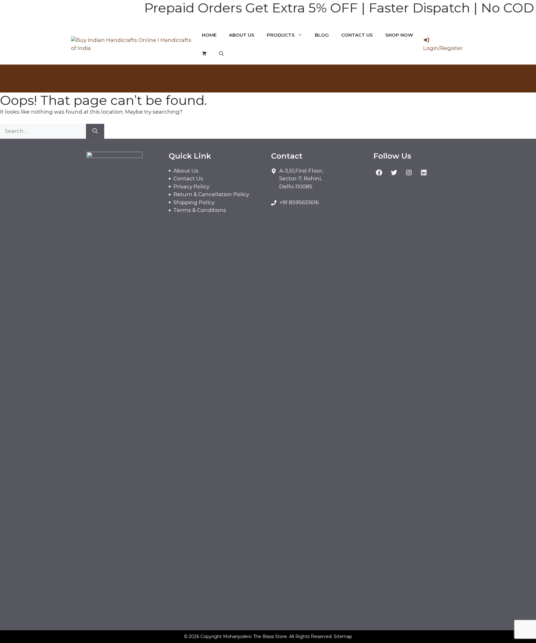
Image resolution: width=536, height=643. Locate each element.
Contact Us (357, 35)
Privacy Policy (191, 186)
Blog (322, 35)
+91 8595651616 (299, 202)
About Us (241, 35)
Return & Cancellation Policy (211, 194)
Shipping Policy (194, 202)
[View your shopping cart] (204, 53)
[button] (221, 53)
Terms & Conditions (199, 210)
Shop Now (399, 35)
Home (209, 35)
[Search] (95, 131)
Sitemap (343, 636)
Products (281, 35)
